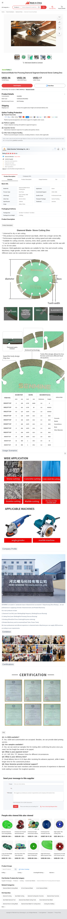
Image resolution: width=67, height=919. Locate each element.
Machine (51, 872)
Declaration (50, 912)
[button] (60, 179)
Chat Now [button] (51, 85)
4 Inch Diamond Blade (41, 888)
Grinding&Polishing (38, 872)
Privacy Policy (58, 912)
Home (3, 11)
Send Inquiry (17, 85)
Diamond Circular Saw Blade (30, 11)
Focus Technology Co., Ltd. (23, 912)
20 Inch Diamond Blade (27, 888)
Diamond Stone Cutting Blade (10, 904)
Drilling (3, 872)
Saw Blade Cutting (19, 896)
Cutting (19, 872)
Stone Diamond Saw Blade (46, 900)
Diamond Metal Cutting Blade (10, 888)
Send (15, 806)
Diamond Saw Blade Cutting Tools (27, 900)
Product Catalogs (24, 869)
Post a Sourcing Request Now (48, 806)
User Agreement (42, 912)
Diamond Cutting (7, 896)
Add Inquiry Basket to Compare (34, 62)
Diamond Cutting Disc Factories (36, 896)
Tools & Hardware (10, 11)
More (3, 907)
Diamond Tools (19, 11)
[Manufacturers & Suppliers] (33, 2)
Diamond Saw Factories (53, 896)
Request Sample (30, 89)
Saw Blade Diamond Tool (9, 900)
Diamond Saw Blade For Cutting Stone (31, 904)
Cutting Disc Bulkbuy (49, 904)
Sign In (4, 169)
